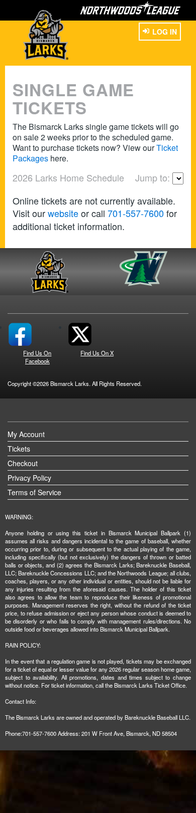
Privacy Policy (29, 478)
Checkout (23, 463)
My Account (26, 434)
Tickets (19, 449)
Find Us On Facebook (37, 357)
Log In (164, 32)
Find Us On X (97, 353)
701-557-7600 (136, 213)
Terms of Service (34, 492)
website (63, 213)
